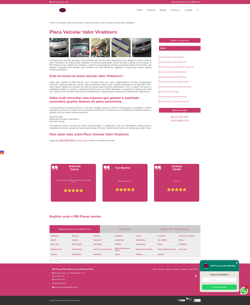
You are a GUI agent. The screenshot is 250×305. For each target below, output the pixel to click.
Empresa (151, 10)
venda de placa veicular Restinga (172, 57)
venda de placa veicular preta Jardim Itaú (174, 102)
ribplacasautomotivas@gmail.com (66, 287)
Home (139, 10)
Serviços (175, 10)
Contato (188, 10)
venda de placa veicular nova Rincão (173, 62)
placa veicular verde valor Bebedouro (173, 72)
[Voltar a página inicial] (62, 10)
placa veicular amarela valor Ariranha (173, 77)
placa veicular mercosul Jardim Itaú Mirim (174, 82)
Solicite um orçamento (180, 40)
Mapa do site (193, 269)
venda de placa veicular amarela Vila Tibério (176, 87)
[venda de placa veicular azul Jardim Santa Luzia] (100, 47)
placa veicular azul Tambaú (169, 92)
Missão (163, 10)
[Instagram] (196, 276)
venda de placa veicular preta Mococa (173, 97)
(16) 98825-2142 (194, 2)
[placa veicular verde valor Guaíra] (121, 47)
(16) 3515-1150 (179, 2)
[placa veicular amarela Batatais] (141, 47)
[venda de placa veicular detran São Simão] (59, 47)
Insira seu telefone (219, 274)
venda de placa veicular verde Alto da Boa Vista (177, 67)
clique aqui (82, 140)
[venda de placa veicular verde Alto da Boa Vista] (80, 47)
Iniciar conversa (219, 287)
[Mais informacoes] (198, 10)
